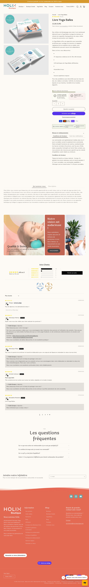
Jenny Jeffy (30, 581)
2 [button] (42, 415)
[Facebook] (71, 496)
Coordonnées (58, 583)
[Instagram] (76, 496)
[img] (8, 300)
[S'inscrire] (84, 476)
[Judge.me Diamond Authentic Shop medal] (40, 286)
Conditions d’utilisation (80, 581)
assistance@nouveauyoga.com (75, 523)
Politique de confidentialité (32, 532)
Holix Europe (21, 581)
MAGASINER (54, 251)
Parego (44, 581)
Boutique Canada (50, 514)
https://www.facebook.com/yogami (23, 337)
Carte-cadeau (29, 514)
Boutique (48, 511)
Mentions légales (30, 540)
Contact (68, 520)
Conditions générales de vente (69, 583)
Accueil (54, 15)
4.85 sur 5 (22, 272)
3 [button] (45, 415)
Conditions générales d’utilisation (31, 528)
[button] (21, 6)
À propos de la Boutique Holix (33, 525)
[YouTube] (80, 496)
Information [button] (29, 508)
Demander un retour (31, 543)
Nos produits (29, 511)
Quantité (54, 101)
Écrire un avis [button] (72, 273)
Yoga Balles (49, 516)
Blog (27, 519)
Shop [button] (47, 508)
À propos (48, 522)
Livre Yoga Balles (62, 15)
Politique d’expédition (31, 535)
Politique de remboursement (33, 538)
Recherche (28, 516)
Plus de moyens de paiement (68, 117)
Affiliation (28, 522)
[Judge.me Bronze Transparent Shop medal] (48, 286)
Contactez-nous (50, 525)
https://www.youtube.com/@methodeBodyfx (25, 336)
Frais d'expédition (64, 26)
